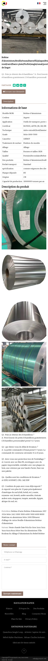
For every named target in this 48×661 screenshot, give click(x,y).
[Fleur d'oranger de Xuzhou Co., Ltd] (4, 3)
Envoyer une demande (14, 91)
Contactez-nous (39, 614)
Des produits (38, 608)
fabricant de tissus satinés (24, 643)
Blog (24, 614)
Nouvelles (9, 614)
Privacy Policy (31, 619)
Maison (9, 608)
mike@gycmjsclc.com (39, 658)
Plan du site (16, 619)
